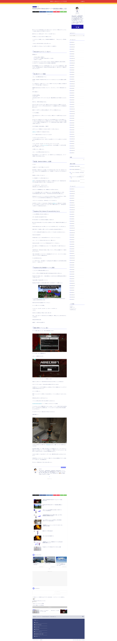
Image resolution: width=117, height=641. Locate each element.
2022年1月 (72, 106)
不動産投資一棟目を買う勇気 (75, 166)
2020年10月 (73, 285)
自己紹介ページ (37, 636)
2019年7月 (72, 152)
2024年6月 (72, 53)
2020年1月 (72, 292)
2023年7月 (72, 67)
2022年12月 (73, 81)
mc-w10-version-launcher (36, 403)
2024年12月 (73, 44)
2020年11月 (73, 136)
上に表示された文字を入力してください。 (39, 600)
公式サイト (34, 131)
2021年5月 (72, 125)
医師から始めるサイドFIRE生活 (58, 1)
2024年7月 (72, 51)
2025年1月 (72, 42)
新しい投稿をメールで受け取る (39, 605)
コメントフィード (73, 308)
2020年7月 (72, 141)
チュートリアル (45, 145)
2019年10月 (73, 150)
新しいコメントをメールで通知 (39, 603)
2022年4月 (72, 99)
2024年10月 (73, 193)
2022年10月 (73, 232)
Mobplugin (48, 444)
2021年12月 (73, 255)
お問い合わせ (37, 629)
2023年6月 (72, 216)
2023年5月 (72, 72)
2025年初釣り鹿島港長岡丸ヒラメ (76, 169)
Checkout (36, 622)
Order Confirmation (38, 624)
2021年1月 (72, 134)
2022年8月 (72, 90)
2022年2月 (72, 104)
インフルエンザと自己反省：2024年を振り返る (77, 173)
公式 (33, 180)
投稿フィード (72, 307)
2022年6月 (72, 95)
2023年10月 (73, 209)
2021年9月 (72, 262)
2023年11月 (73, 60)
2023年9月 (72, 65)
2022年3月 (72, 102)
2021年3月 (72, 129)
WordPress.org (73, 309)
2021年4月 (72, 127)
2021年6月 (72, 122)
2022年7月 (72, 239)
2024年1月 (72, 56)
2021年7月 (72, 120)
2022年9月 (72, 88)
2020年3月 (72, 143)
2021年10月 (73, 113)
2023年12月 (73, 58)
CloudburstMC (42, 298)
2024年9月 (72, 49)
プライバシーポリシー (38, 631)
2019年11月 (73, 148)
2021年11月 (73, 111)
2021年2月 (72, 278)
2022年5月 (72, 97)
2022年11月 (73, 83)
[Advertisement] (49, 21)
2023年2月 (72, 79)
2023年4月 (72, 74)
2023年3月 (72, 76)
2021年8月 (72, 118)
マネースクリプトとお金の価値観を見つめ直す (77, 177)
